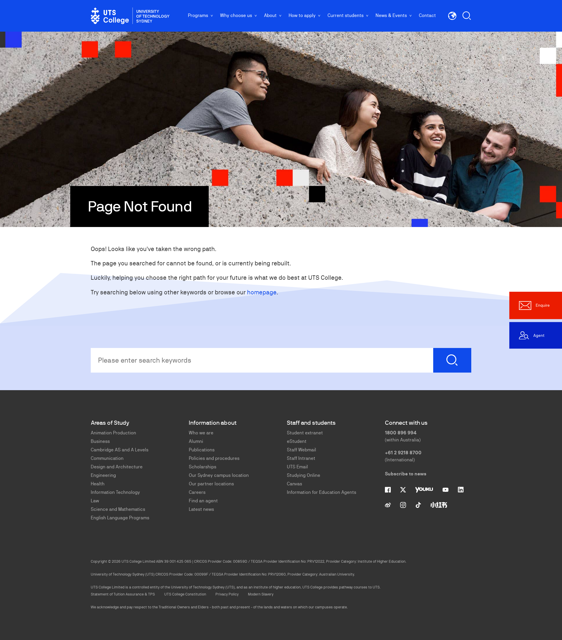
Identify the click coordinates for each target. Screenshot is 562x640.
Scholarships (202, 467)
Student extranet (305, 433)
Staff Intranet (301, 458)
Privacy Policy (227, 594)
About (270, 15)
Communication (107, 458)
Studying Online (303, 475)
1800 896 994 (401, 433)
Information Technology (115, 492)
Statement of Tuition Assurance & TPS (123, 594)
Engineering (103, 475)
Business (100, 441)
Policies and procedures (214, 458)
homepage (262, 292)
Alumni (196, 441)
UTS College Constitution (185, 594)
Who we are (201, 433)
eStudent (296, 441)
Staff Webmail (301, 450)
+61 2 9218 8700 (403, 452)
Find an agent (203, 501)
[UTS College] (130, 16)
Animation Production (113, 433)
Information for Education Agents (321, 492)
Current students (346, 15)
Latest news (201, 509)
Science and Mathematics (118, 509)
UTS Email (297, 467)
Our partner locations (211, 484)
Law (95, 501)
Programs (198, 15)
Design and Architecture (117, 467)
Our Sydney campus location (219, 475)
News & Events (391, 15)
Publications (202, 450)
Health (97, 484)
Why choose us (236, 15)
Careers (197, 492)
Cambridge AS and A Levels (119, 450)
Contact (427, 15)
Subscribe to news (405, 474)
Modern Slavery (260, 594)
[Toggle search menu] (466, 16)
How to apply (302, 15)
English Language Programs (120, 517)
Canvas (294, 484)
